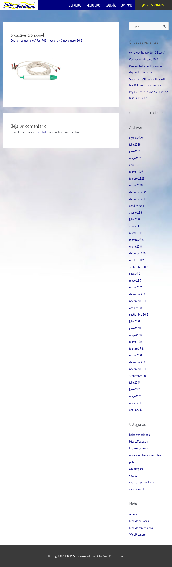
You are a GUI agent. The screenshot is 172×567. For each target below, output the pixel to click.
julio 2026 (135, 144)
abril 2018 (134, 226)
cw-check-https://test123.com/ (147, 52)
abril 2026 (135, 165)
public (132, 462)
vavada (133, 475)
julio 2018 (134, 219)
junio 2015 (135, 389)
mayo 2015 (135, 396)
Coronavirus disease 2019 (143, 59)
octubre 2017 (136, 260)
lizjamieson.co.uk (138, 448)
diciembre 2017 (137, 253)
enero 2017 (135, 287)
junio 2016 (135, 328)
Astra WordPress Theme (110, 556)
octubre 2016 (136, 308)
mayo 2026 (135, 158)
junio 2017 (134, 273)
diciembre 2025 (138, 192)
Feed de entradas (139, 521)
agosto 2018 (136, 212)
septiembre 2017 (138, 267)
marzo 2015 (135, 403)
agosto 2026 (136, 137)
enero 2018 (135, 246)
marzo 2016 (135, 341)
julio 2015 (134, 382)
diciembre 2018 (137, 199)
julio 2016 (134, 321)
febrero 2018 (136, 240)
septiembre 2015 (138, 376)
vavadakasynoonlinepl (142, 482)
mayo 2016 (135, 335)
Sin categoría (136, 468)
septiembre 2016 (138, 314)
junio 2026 (135, 151)
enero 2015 (135, 409)
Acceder (133, 514)
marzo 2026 (136, 171)
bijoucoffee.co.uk (138, 441)
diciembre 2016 (137, 294)
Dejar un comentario (22, 40)
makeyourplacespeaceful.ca (145, 455)
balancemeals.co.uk (140, 435)
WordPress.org (137, 534)
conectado (41, 132)
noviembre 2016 (138, 301)
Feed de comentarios (141, 528)
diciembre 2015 (137, 362)
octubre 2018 (136, 205)
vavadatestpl (136, 489)
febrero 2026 (136, 178)
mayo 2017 (135, 280)
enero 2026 (136, 185)
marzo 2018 (135, 233)
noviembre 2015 (138, 369)
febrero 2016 (136, 348)
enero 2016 (135, 355)
